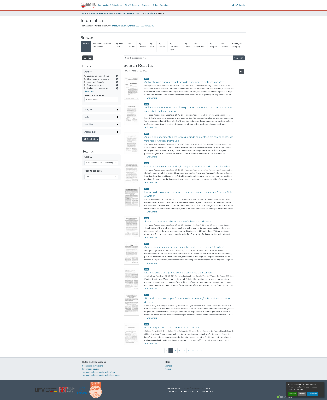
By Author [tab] (131, 45)
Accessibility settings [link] (189, 391)
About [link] (168, 369)
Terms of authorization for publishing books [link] (101, 375)
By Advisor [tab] (142, 45)
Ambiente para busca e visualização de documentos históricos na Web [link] (184, 82)
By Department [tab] (199, 45)
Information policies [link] (90, 369)
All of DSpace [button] (131, 5)
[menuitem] (131, 5)
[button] (88, 5)
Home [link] (83, 13)
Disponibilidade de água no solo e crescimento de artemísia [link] (178, 272)
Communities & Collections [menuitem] (110, 5)
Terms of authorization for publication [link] (98, 372)
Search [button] (240, 58)
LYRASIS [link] (207, 388)
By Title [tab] (152, 45)
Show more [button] (89, 91)
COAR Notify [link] (286, 397)
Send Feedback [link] (206, 391)
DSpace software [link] (172, 388)
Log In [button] (242, 5)
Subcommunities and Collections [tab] (102, 45)
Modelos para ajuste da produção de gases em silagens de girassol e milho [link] (187, 166)
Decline (302, 393)
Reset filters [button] (92, 139)
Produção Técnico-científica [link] (101, 13)
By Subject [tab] (162, 45)
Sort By (88, 157)
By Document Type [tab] (174, 46)
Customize (313, 393)
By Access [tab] (224, 45)
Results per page (93, 171)
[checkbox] (85, 76)
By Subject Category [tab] (237, 45)
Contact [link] (168, 365)
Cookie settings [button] (172, 391)
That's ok (292, 393)
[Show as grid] (90, 57)
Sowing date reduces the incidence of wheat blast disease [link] (177, 221)
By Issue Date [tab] (120, 45)
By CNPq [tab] (187, 45)
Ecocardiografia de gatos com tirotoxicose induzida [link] (172, 327)
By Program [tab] (213, 45)
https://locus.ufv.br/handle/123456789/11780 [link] (133, 25)
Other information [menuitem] (160, 5)
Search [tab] (86, 43)
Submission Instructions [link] (92, 365)
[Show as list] (85, 57)
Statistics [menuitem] (146, 5)
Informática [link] (150, 13)
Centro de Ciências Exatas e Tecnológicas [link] (129, 13)
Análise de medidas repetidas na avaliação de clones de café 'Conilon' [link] (184, 247)
